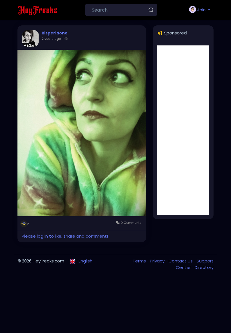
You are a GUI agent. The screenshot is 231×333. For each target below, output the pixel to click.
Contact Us (181, 261)
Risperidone (55, 33)
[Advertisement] (183, 130)
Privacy (158, 261)
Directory (204, 267)
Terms (140, 261)
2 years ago (51, 38)
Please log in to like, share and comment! (65, 236)
